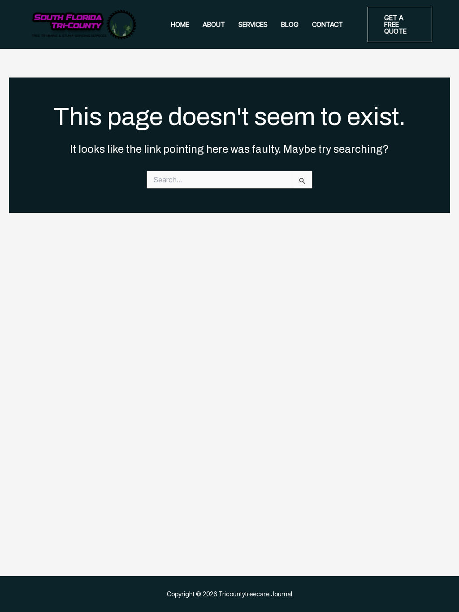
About (214, 24)
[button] (400, 24)
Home (180, 24)
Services (253, 24)
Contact (327, 24)
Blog (290, 24)
